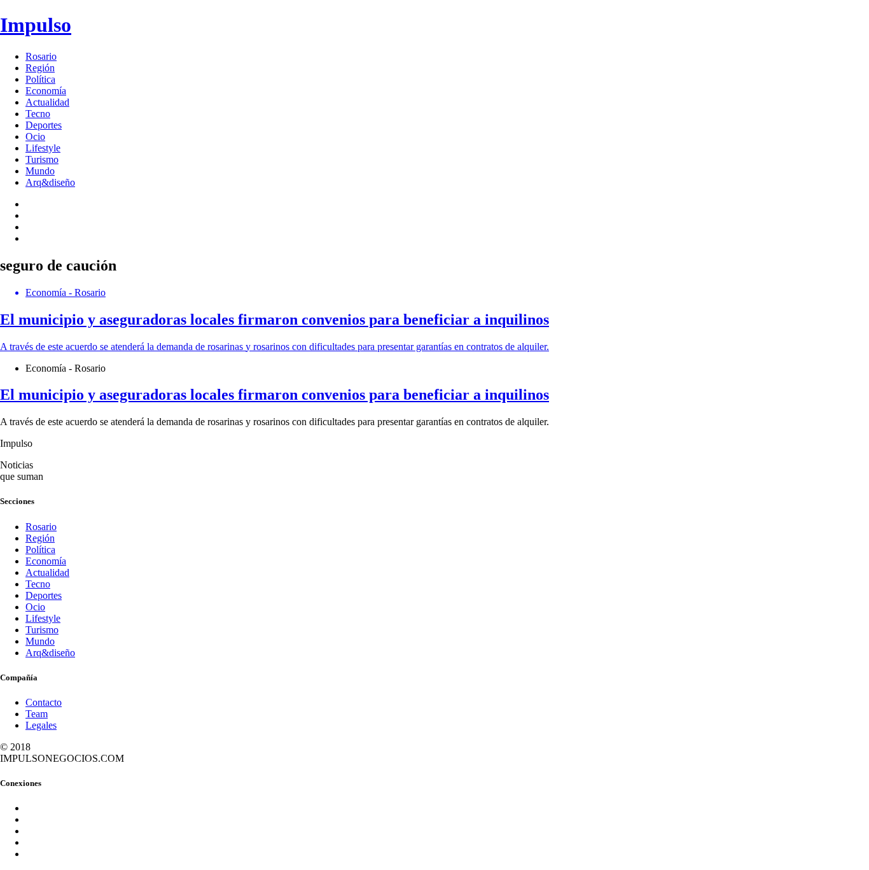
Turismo (42, 159)
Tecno (37, 113)
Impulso (35, 24)
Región (40, 67)
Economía (45, 90)
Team (36, 713)
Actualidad (47, 102)
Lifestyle (42, 148)
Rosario (41, 56)
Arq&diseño (50, 182)
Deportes (43, 125)
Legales (41, 725)
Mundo (40, 170)
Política (40, 79)
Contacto (43, 702)
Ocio (35, 136)
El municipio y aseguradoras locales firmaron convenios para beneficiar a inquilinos (274, 394)
